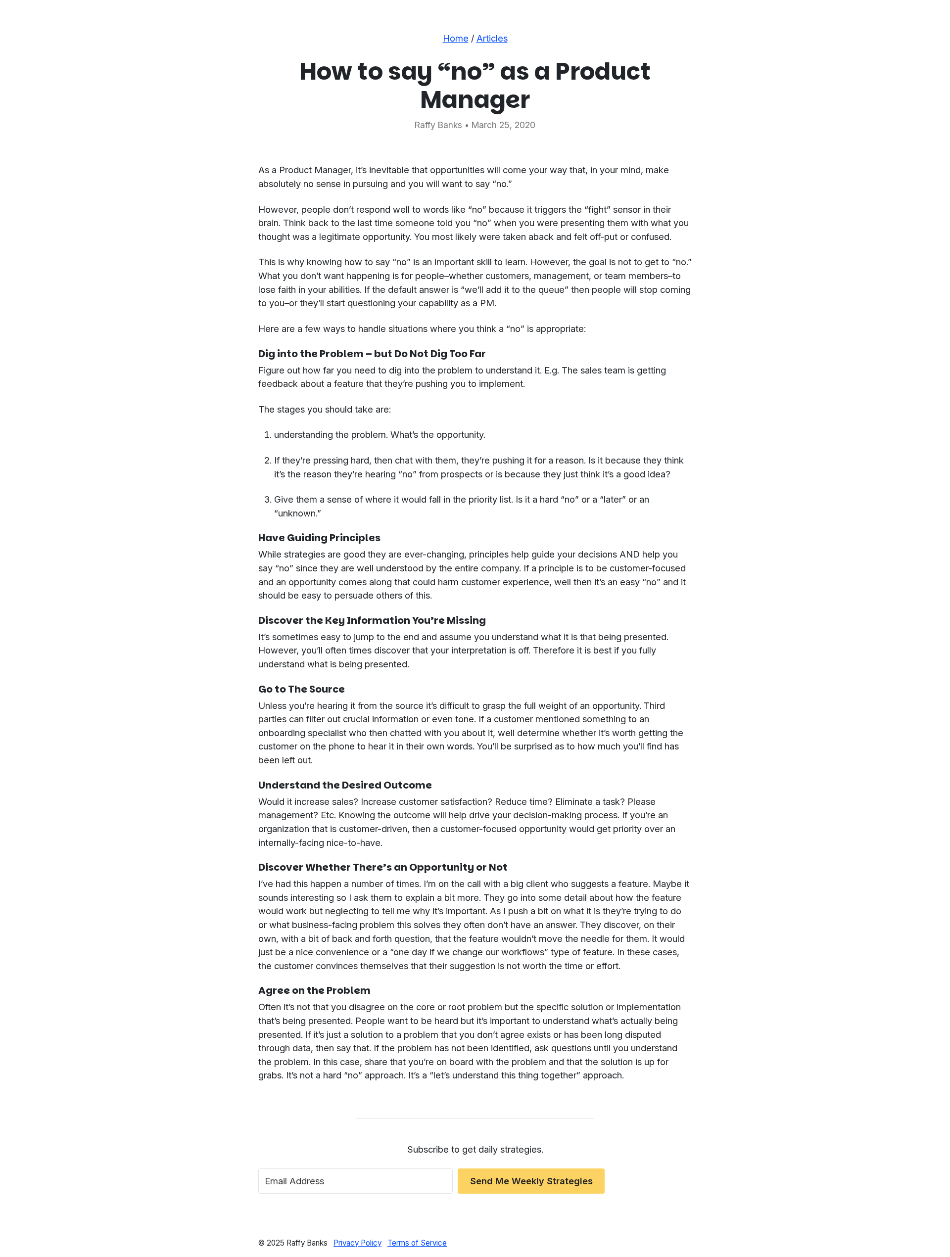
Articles (492, 38)
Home (456, 38)
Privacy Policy (357, 1243)
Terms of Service (417, 1243)
